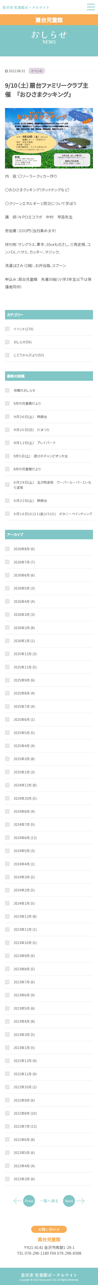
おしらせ (19, 342)
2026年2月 (24, 627)
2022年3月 (24, 1178)
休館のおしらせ (24, 390)
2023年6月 (24, 995)
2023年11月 (25, 929)
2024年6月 (25, 837)
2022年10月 (25, 1087)
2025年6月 (24, 719)
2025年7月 (24, 706)
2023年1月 (24, 1047)
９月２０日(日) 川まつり (31, 429)
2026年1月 (24, 640)
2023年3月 (24, 1034)
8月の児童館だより (27, 469)
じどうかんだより (26, 355)
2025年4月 (24, 745)
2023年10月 (25, 942)
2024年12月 (25, 785)
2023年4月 (24, 1021)
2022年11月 (25, 1074)
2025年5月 (24, 732)
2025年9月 (24, 680)
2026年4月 (24, 601)
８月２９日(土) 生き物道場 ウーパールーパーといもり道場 (52, 485)
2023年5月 (24, 1008)
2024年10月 (25, 798)
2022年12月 (25, 1060)
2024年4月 (24, 864)
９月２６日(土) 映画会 (30, 416)
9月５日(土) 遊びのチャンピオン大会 (41, 456)
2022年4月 (24, 1165)
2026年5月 (24, 588)
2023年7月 (24, 982)
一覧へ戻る (49, 1200)
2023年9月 (24, 955)
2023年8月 (24, 969)
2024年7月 (24, 824)
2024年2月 (24, 890)
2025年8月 (24, 693)
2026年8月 (24, 548)
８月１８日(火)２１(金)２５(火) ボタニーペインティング (53, 513)
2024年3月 (24, 877)
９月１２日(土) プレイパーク (34, 442)
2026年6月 (24, 575)
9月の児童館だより (27, 403)
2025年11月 (25, 667)
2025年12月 (25, 653)
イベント (37, 70)
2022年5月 (24, 1152)
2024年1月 (24, 903)
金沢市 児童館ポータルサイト (49, 1275)
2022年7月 (25, 1126)
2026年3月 (24, 614)
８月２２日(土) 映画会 (30, 500)
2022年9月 (24, 1100)
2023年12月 (25, 916)
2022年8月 (25, 1113)
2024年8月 (24, 811)
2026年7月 (24, 562)
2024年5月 (24, 850)
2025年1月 (24, 772)
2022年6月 (24, 1139)
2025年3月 (24, 758)
